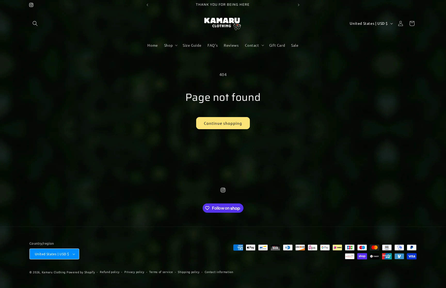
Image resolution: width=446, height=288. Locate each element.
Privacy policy (134, 272)
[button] (35, 23)
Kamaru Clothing (54, 272)
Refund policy (109, 272)
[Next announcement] (298, 5)
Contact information (219, 272)
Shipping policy (189, 272)
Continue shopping (223, 123)
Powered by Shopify (81, 272)
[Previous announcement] (147, 5)
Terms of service (161, 272)
